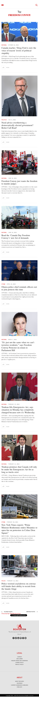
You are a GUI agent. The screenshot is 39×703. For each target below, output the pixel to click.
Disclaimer (19, 658)
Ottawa (3, 284)
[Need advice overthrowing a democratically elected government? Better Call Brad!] (20, 96)
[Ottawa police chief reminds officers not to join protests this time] (20, 270)
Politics (4, 119)
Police (4, 580)
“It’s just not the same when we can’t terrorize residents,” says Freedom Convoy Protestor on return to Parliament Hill (18, 346)
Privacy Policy (19, 664)
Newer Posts (30, 611)
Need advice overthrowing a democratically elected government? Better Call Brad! (17, 125)
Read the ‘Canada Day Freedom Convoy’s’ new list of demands (16, 236)
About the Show (19, 681)
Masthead (19, 683)
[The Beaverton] (19, 5)
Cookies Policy (19, 662)
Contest (19, 656)
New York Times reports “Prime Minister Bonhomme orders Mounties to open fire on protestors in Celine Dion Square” (19, 528)
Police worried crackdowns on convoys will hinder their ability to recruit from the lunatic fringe (19, 586)
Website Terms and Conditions (19, 660)
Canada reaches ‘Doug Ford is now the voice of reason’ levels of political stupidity (19, 50)
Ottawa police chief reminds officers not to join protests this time (19, 288)
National (4, 45)
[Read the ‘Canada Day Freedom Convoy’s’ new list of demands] (20, 217)
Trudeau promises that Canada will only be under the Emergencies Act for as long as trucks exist (19, 469)
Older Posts (8, 611)
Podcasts (19, 687)
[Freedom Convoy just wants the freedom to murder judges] (20, 162)
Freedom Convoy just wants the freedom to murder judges (19, 182)
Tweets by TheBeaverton (11, 613)
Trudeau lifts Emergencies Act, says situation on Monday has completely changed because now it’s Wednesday (18, 410)
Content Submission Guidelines (19, 685)
